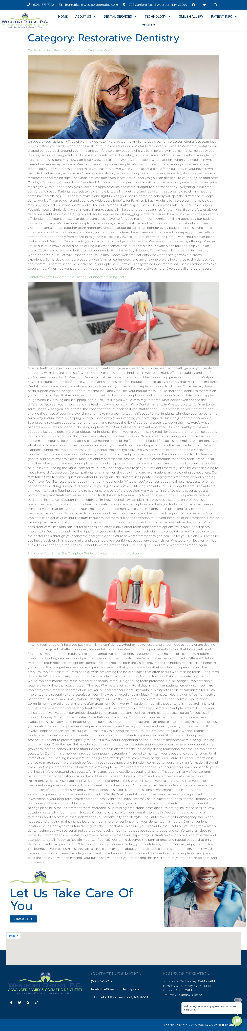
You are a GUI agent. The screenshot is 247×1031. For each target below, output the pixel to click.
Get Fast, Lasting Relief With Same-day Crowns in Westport (73, 50)
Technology (155, 16)
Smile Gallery (191, 16)
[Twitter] (19, 1002)
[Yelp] (28, 1002)
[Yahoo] (36, 1002)
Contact (149, 25)
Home (63, 16)
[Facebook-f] (11, 1002)
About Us (83, 16)
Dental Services (118, 16)
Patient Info (221, 16)
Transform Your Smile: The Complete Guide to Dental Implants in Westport (84, 553)
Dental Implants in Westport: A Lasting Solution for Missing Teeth (77, 277)
